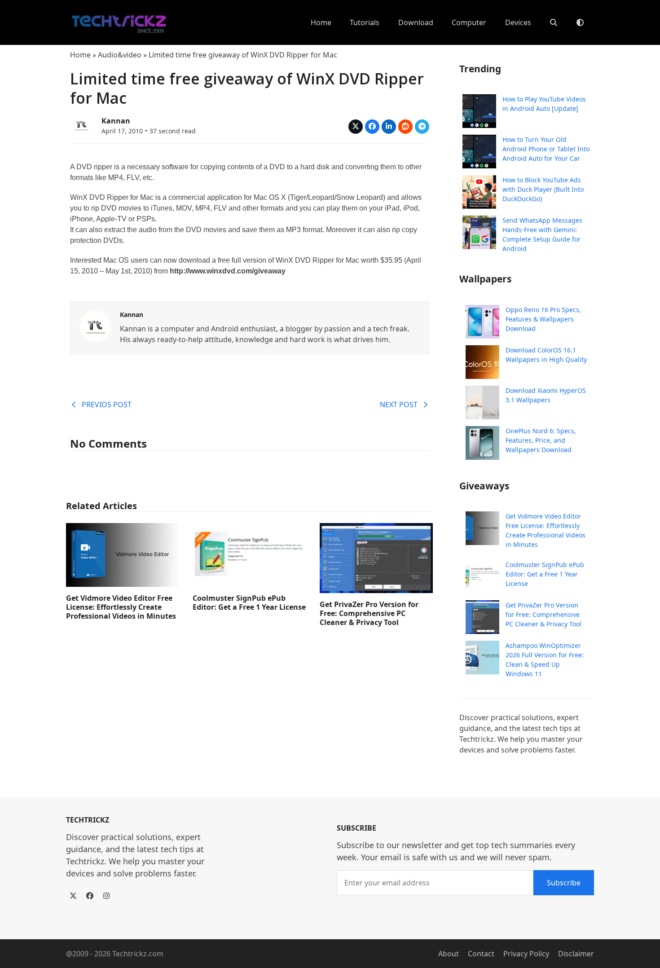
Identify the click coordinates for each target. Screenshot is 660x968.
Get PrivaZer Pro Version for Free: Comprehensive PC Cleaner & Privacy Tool (369, 613)
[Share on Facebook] (372, 126)
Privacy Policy (526, 954)
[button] (554, 22)
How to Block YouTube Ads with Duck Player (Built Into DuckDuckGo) (543, 189)
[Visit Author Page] (95, 325)
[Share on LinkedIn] (389, 126)
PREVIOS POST (107, 404)
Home (80, 55)
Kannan (115, 121)
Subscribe (564, 883)
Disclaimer (576, 954)
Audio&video (119, 55)
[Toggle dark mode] (580, 22)
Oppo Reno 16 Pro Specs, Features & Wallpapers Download (543, 319)
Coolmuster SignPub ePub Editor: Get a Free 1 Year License (249, 602)
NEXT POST (399, 404)
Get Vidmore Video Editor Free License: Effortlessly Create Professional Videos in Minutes (121, 607)
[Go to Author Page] (81, 124)
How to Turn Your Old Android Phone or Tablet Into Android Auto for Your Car (546, 149)
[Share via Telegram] (422, 126)
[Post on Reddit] (405, 126)
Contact (481, 954)
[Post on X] (355, 126)
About (448, 954)
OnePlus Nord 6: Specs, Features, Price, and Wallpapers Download (541, 440)
